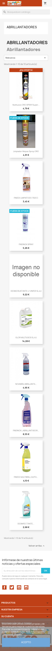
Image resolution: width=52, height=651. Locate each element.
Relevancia (26, 57)
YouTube (19, 587)
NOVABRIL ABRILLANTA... (26, 384)
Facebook (4, 587)
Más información (35, 631)
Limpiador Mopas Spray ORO (26, 151)
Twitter (12, 587)
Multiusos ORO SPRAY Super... (26, 105)
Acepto (26, 642)
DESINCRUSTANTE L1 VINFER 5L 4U (26, 291)
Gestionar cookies (12, 634)
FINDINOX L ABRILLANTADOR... (26, 430)
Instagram (26, 587)
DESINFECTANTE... (26, 523)
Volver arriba (37, 546)
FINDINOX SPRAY (26, 244)
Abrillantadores (22, 27)
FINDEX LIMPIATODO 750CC (26, 198)
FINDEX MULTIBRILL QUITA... (26, 477)
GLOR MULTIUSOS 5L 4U (26, 337)
